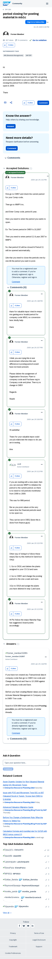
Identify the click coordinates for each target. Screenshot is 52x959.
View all (6, 913)
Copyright (13, 940)
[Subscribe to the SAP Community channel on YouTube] (28, 926)
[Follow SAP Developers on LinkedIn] (32, 926)
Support (39, 946)
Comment (43, 103)
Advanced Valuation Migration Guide (18, 807)
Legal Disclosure (39, 940)
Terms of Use (39, 933)
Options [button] (47, 22)
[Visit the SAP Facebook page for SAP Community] (19, 926)
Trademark (13, 946)
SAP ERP (28, 55)
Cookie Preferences (13, 953)
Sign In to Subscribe (35, 22)
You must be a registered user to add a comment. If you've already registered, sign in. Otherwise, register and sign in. (24, 273)
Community (17, 3)
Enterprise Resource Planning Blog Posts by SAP (26, 810)
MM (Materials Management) (13, 55)
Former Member (17, 34)
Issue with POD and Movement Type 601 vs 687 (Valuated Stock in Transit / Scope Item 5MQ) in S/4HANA (23, 796)
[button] (5, 45)
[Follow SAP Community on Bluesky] (24, 926)
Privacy (13, 933)
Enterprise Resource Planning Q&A (20, 788)
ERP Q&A (8, 9)
